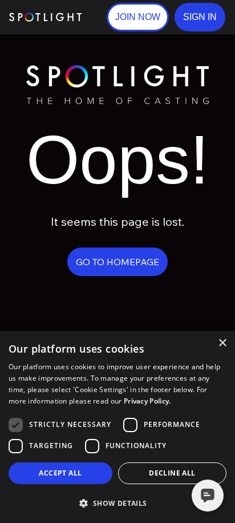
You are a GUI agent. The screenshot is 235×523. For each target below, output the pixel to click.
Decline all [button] (172, 473)
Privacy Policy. (147, 401)
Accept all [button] (60, 473)
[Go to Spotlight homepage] (45, 17)
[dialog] (117, 427)
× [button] (222, 343)
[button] (200, 17)
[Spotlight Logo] (117, 70)
